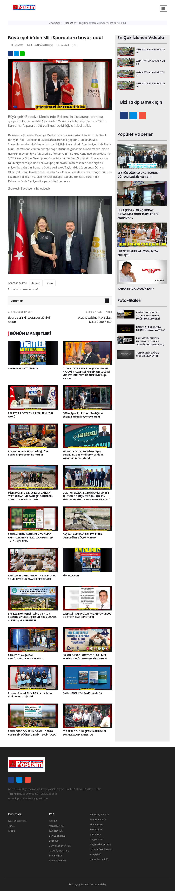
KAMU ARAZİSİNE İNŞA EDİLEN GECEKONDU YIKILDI (94, 316)
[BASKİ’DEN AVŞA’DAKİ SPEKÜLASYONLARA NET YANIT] (33, 639)
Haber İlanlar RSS (99, 859)
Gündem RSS (56, 830)
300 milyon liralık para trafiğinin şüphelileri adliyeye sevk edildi (83, 415)
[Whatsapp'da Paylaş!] (22, 53)
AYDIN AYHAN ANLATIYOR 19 (150, 85)
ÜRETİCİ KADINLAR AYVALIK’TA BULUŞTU (137, 253)
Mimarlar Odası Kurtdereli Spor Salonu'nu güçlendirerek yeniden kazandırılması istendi (83, 455)
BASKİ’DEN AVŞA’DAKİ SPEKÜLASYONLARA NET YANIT (26, 656)
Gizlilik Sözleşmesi (17, 820)
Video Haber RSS (58, 860)
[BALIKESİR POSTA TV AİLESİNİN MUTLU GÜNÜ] (33, 397)
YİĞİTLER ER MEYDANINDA (23, 368)
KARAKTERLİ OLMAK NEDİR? (135, 289)
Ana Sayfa (54, 22)
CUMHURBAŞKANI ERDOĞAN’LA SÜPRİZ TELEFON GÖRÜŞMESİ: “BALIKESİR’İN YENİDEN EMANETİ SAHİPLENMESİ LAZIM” (86, 496)
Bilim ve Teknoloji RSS (101, 849)
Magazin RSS (97, 839)
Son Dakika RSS (57, 835)
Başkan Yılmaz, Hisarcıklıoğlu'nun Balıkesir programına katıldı (28, 453)
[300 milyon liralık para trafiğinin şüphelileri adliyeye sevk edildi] (87, 397)
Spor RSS (54, 840)
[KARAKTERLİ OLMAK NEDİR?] (142, 272)
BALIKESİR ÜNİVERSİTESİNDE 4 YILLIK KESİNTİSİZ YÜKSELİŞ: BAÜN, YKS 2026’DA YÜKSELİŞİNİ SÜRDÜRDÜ (32, 617)
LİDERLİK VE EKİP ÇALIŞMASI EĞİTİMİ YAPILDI (29, 316)
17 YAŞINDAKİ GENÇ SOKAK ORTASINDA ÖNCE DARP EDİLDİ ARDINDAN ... (137, 214)
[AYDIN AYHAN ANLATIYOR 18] (125, 51)
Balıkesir (36, 283)
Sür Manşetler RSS (99, 814)
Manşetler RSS (56, 825)
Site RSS (53, 820)
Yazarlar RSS (55, 855)
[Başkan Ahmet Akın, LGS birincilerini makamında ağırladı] (33, 677)
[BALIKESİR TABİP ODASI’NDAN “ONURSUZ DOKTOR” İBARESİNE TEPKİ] (87, 598)
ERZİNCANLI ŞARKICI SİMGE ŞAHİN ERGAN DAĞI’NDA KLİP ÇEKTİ (148, 315)
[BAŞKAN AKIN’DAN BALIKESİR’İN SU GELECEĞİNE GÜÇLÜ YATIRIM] (87, 518)
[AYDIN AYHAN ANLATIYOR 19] (125, 85)
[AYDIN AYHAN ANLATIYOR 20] (125, 62)
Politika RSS (96, 829)
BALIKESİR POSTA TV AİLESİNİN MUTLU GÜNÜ (30, 415)
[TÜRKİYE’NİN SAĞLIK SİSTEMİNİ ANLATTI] (125, 354)
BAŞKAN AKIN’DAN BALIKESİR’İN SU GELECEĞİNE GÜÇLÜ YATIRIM (83, 535)
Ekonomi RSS (97, 824)
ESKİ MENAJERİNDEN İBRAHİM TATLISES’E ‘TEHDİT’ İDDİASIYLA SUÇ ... (151, 341)
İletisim (11, 830)
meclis (50, 283)
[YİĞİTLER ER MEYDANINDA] (33, 353)
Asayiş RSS (95, 854)
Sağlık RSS (95, 834)
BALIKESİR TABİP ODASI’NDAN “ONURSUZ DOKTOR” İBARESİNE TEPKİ (87, 615)
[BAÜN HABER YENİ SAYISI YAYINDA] (87, 677)
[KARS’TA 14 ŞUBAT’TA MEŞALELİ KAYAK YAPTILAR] (125, 328)
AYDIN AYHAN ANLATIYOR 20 (150, 62)
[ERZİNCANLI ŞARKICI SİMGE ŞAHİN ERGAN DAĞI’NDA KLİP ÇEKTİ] (125, 314)
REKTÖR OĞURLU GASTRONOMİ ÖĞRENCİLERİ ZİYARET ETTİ (138, 175)
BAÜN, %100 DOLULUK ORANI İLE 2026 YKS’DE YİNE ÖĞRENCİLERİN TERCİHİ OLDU (32, 733)
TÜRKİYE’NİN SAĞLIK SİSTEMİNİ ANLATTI (147, 354)
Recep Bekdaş (98, 884)
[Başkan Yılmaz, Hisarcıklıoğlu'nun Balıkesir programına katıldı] (33, 435)
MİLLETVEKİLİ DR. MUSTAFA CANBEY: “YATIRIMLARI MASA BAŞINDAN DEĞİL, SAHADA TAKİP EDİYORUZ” (30, 496)
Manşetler (70, 22)
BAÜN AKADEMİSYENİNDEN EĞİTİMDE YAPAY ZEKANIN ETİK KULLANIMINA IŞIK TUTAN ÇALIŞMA (30, 537)
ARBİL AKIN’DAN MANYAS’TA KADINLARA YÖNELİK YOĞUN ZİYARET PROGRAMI (32, 577)
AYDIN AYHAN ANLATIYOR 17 (150, 74)
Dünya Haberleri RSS (60, 845)
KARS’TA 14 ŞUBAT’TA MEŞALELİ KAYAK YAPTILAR (150, 328)
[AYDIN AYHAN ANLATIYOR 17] (125, 74)
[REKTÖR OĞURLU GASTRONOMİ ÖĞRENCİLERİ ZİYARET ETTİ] (142, 156)
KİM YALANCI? (71, 575)
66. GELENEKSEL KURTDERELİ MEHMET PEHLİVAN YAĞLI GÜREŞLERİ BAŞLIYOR (85, 656)
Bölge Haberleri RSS (100, 844)
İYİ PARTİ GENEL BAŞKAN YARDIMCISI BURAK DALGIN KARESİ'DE (84, 733)
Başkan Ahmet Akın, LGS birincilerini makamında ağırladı (30, 695)
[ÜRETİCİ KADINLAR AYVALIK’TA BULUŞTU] (142, 234)
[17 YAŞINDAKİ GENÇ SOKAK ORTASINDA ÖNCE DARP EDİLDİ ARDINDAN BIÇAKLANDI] (142, 193)
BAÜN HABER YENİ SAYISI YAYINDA (82, 693)
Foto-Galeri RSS (98, 819)
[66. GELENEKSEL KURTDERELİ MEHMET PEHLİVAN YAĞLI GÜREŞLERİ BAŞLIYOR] (87, 639)
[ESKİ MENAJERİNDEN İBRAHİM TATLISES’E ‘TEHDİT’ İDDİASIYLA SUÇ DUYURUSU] (125, 340)
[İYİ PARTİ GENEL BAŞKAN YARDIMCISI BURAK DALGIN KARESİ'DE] (87, 715)
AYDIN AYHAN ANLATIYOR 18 (150, 51)
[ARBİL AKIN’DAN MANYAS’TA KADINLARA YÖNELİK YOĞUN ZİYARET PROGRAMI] (33, 560)
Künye (11, 825)
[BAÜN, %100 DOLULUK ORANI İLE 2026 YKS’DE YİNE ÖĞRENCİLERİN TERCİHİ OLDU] (33, 715)
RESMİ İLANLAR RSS (59, 850)
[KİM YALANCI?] (87, 560)
